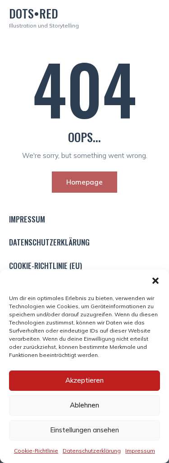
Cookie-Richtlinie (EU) (45, 266)
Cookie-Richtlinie (36, 450)
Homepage (84, 182)
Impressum (140, 450)
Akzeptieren (84, 380)
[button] (155, 280)
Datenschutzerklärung (92, 450)
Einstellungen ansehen (84, 430)
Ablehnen (84, 405)
